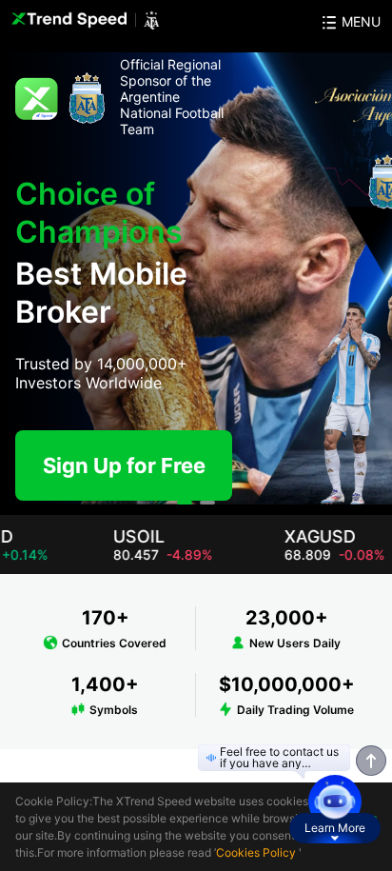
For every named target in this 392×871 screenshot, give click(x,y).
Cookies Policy (256, 852)
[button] (184, 503)
